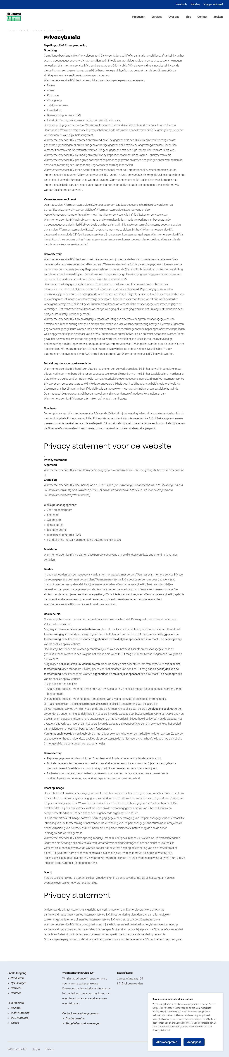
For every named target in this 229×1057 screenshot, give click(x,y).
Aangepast (194, 1042)
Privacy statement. (162, 1030)
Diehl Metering (20, 1012)
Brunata (15, 1007)
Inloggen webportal (213, 4)
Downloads (181, 4)
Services (156, 16)
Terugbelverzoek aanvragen (82, 1023)
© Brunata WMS (17, 1049)
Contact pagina (74, 1018)
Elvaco (15, 1022)
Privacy (49, 1049)
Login (36, 1049)
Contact (202, 16)
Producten (138, 16)
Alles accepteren (166, 1042)
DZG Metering (19, 1017)
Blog (188, 16)
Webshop (195, 4)
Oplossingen (18, 983)
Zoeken (218, 16)
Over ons (173, 16)
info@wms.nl (175, 823)
